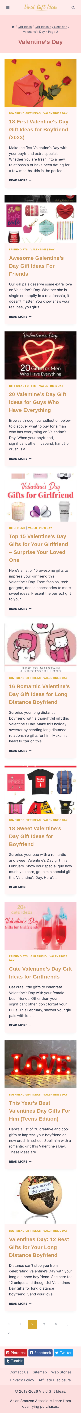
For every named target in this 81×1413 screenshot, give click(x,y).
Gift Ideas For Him (23, 385)
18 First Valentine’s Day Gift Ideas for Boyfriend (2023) (39, 129)
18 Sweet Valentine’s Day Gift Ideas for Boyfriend (35, 836)
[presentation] (40, 83)
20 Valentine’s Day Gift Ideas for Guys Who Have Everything (37, 402)
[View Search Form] (73, 7)
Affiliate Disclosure (55, 1380)
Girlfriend (17, 527)
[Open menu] (8, 7)
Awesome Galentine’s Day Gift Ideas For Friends (36, 266)
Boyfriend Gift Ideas (25, 113)
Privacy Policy (22, 1380)
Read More (20, 180)
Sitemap (40, 1372)
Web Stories (61, 1372)
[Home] (13, 27)
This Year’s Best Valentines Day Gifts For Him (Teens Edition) (39, 1111)
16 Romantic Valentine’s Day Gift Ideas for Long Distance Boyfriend (39, 694)
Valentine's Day (55, 113)
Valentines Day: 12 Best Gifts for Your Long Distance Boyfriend (39, 1247)
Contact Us (18, 1372)
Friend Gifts (18, 249)
